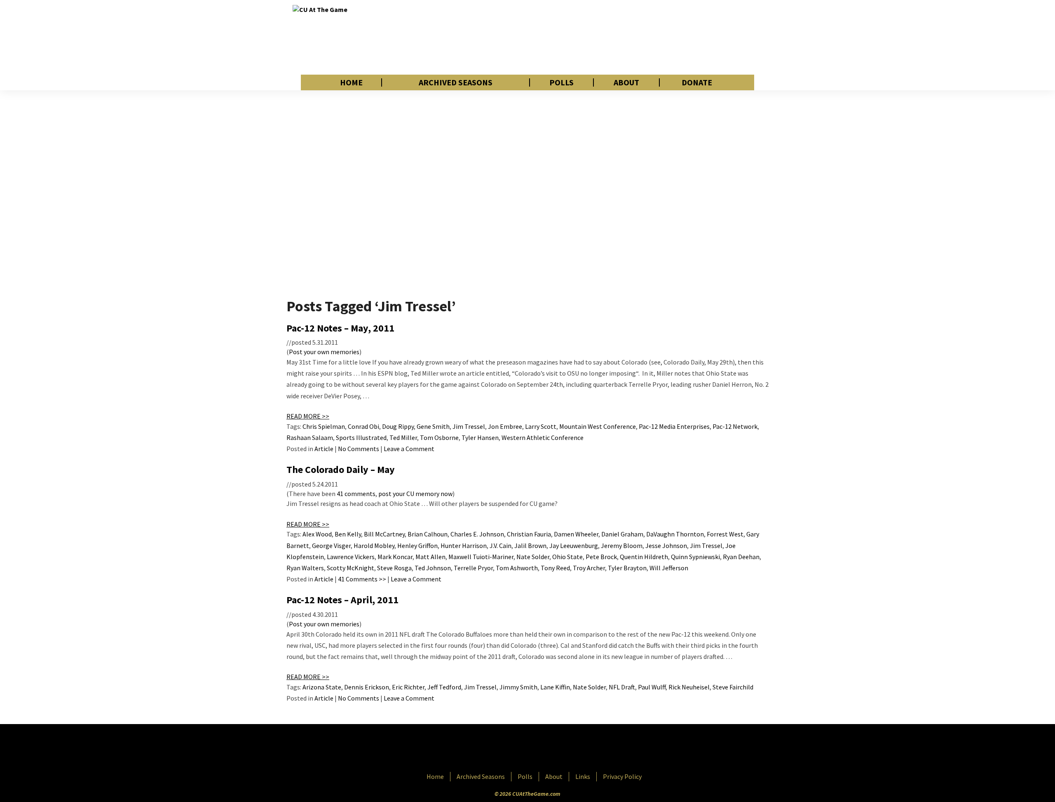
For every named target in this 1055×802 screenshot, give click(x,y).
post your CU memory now (415, 493)
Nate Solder (532, 557)
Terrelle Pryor (473, 568)
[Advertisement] (612, 37)
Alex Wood (317, 534)
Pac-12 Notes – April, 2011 (342, 599)
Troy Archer (589, 568)
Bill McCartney (384, 534)
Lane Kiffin (555, 687)
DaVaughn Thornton (675, 534)
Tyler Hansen (480, 437)
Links (582, 776)
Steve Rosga (394, 568)
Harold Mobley (374, 545)
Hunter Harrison (464, 545)
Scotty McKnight (350, 568)
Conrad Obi (363, 426)
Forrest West (725, 534)
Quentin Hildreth (644, 557)
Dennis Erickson (366, 687)
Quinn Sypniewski (695, 557)
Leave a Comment (409, 449)
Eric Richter (408, 687)
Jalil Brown (530, 545)
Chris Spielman (323, 426)
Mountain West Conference (597, 426)
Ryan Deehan (741, 557)
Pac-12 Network (735, 426)
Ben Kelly (348, 534)
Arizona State (321, 687)
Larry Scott (540, 426)
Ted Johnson (433, 568)
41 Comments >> (362, 579)
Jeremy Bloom (621, 545)
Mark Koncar (395, 557)
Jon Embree (505, 426)
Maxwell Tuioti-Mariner (480, 557)
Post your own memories (324, 352)
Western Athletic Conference (543, 437)
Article (323, 449)
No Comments (358, 449)
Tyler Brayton (627, 568)
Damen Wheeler (576, 534)
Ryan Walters (305, 568)
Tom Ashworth (517, 568)
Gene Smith (433, 426)
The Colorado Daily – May (340, 469)
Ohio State (567, 557)
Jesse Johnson (666, 545)
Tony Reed (555, 568)
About (626, 82)
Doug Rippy (398, 426)
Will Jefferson (668, 568)
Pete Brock (601, 557)
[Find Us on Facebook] (509, 748)
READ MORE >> (307, 416)
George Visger (331, 545)
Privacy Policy (622, 776)
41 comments (356, 493)
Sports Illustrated (361, 437)
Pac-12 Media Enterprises (674, 426)
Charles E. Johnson (477, 534)
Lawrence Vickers (351, 557)
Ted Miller (403, 437)
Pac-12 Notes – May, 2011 (340, 328)
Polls (561, 82)
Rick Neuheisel (689, 687)
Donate (697, 82)
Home (351, 82)
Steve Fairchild (733, 687)
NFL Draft (622, 687)
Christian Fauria (529, 534)
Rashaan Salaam (309, 437)
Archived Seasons (455, 82)
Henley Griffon (417, 545)
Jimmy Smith (518, 687)
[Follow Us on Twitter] (545, 748)
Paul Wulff (652, 687)
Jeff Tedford (444, 687)
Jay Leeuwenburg (573, 545)
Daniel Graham (622, 534)
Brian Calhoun (428, 534)
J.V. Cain (500, 545)
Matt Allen (430, 557)
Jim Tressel (468, 426)
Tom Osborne (439, 437)
